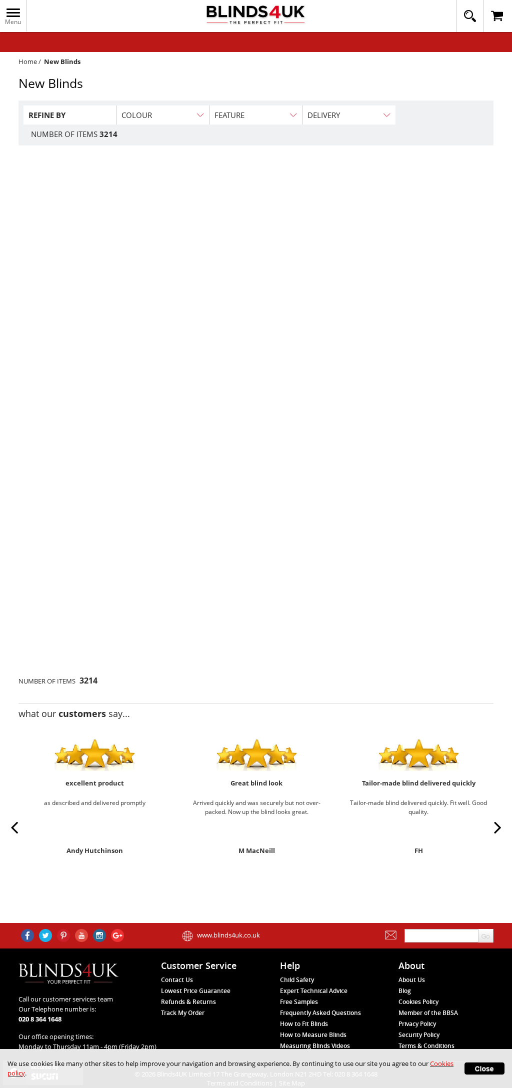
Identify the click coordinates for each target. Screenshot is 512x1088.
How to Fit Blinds (304, 1024)
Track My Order (182, 1012)
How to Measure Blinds (313, 1034)
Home (27, 61)
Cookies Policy (418, 1002)
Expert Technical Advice (314, 990)
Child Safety (297, 980)
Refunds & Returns (188, 1002)
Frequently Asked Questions (320, 1012)
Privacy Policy (417, 1024)
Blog (404, 990)
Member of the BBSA (428, 1012)
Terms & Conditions (426, 1046)
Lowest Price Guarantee (195, 990)
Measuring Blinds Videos (315, 1046)
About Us (411, 980)
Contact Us (177, 980)
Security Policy (419, 1034)
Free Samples (299, 1002)
